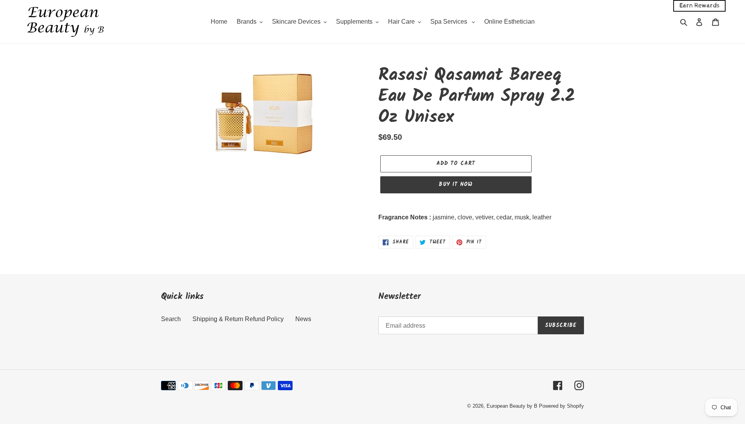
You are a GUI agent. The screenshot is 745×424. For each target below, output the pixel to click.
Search (171, 319)
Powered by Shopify (561, 406)
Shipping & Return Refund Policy (238, 319)
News (303, 319)
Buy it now (456, 184)
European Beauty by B (512, 406)
